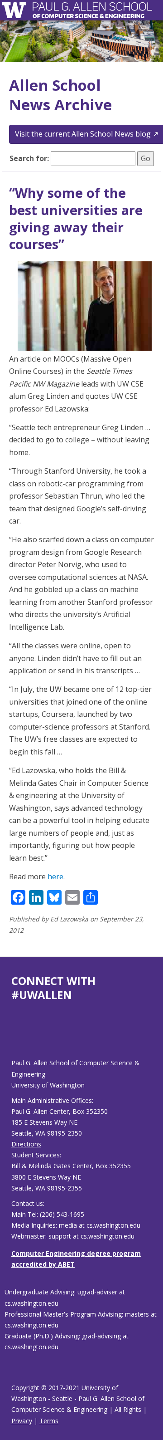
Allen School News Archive (60, 95)
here (55, 877)
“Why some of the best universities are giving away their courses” (76, 218)
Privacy (21, 1420)
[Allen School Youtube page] (18, 1037)
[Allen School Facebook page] (13, 1037)
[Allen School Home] (16, 10)
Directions (26, 1144)
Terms (48, 1420)
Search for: (29, 158)
